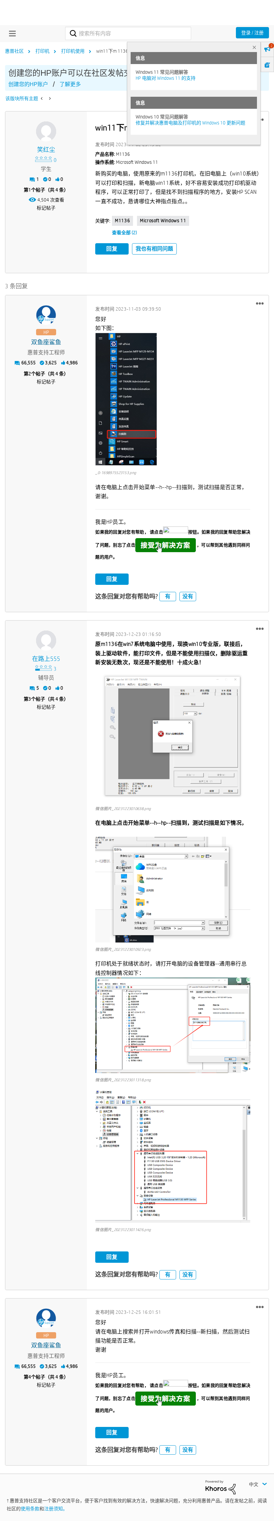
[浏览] (10, 33)
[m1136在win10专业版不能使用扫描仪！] (42, 98)
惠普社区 (14, 51)
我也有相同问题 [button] (154, 248)
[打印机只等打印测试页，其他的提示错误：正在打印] (49, 98)
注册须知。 (55, 1509)
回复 (112, 248)
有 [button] (167, 596)
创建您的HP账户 (28, 84)
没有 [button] (187, 596)
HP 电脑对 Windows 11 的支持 (165, 78)
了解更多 (70, 84)
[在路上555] (46, 641)
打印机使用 (73, 51)
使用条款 (30, 1509)
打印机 (42, 51)
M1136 (122, 221)
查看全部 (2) (124, 233)
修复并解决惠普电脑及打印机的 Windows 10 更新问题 (190, 123)
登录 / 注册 (252, 33)
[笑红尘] (46, 131)
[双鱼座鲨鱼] (46, 315)
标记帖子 (46, 208)
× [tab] (254, 47)
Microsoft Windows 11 (163, 221)
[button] (260, 303)
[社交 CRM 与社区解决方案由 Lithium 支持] (221, 1487)
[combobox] (128, 33)
